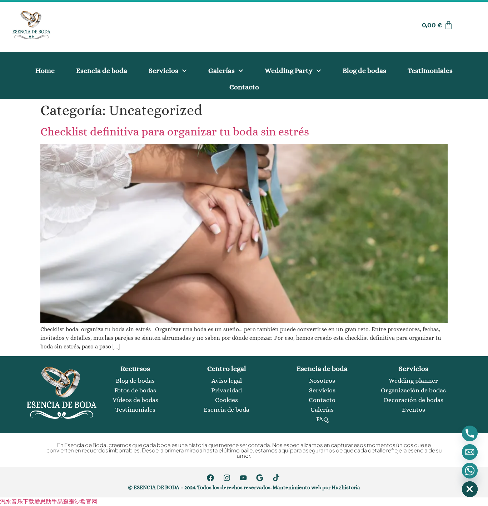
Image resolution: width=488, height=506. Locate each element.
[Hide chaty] (470, 489)
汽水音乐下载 (17, 501)
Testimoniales (430, 70)
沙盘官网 (85, 501)
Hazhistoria (346, 487)
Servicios (163, 70)
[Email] (470, 452)
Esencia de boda (101, 70)
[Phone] (470, 433)
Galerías (221, 70)
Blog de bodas (364, 70)
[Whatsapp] (470, 470)
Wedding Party (289, 70)
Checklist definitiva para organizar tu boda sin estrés (174, 131)
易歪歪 (65, 501)
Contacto (244, 87)
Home (45, 70)
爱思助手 (45, 501)
